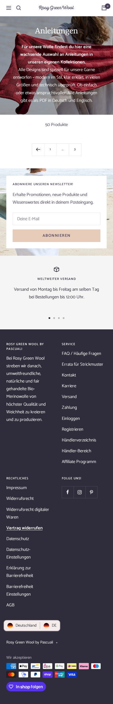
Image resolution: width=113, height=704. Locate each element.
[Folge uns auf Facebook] (68, 492)
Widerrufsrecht (20, 498)
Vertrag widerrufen (24, 528)
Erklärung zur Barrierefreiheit (19, 571)
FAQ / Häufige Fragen (81, 353)
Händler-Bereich (76, 451)
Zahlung (69, 407)
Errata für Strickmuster (82, 364)
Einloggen (71, 418)
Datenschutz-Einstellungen (18, 553)
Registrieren (72, 429)
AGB (10, 605)
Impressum (16, 487)
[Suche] (18, 8)
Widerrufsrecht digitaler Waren (27, 513)
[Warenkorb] (104, 8)
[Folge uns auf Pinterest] (91, 492)
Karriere (69, 386)
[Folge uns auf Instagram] (79, 492)
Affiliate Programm (79, 461)
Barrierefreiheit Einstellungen (19, 590)
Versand (69, 396)
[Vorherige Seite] (38, 149)
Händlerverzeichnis (79, 440)
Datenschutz (17, 538)
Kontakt (69, 375)
